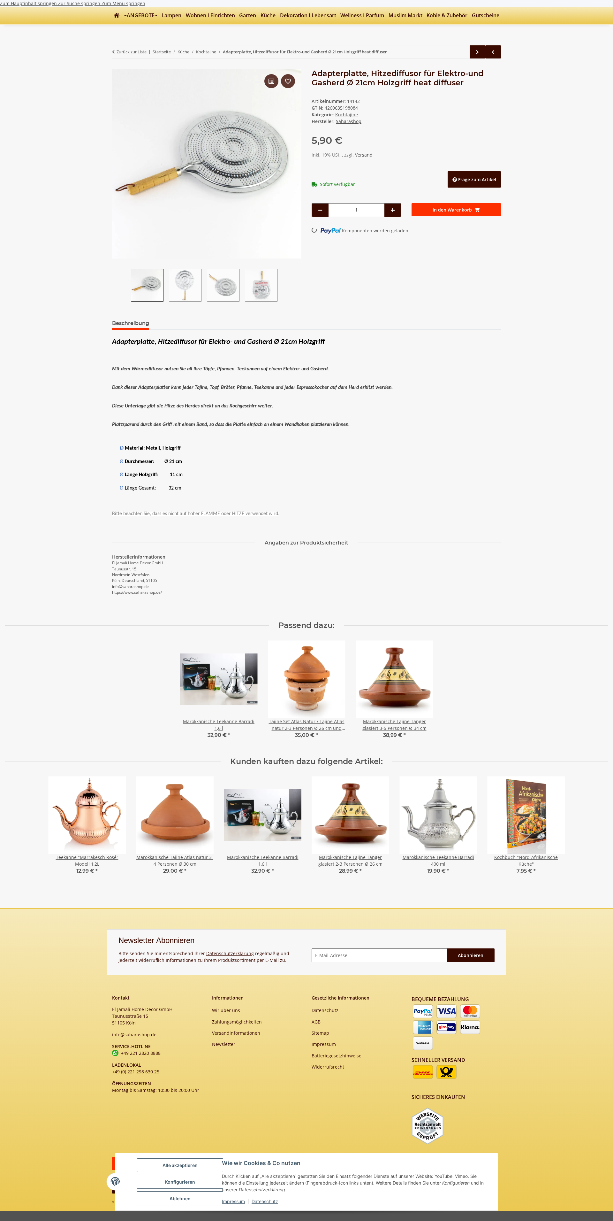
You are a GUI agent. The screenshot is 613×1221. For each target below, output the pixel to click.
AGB (316, 1022)
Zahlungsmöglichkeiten (237, 1022)
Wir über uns (226, 1010)
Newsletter (223, 1044)
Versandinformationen (236, 1033)
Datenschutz (265, 1201)
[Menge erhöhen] (392, 210)
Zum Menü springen (123, 3)
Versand (364, 155)
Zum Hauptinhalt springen (29, 3)
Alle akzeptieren (180, 1165)
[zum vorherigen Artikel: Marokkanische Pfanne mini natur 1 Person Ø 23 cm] (493, 51)
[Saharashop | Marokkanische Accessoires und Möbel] (116, 15)
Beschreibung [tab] (130, 323)
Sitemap (320, 1033)
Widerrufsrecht (328, 1067)
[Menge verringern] (320, 210)
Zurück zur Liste (132, 52)
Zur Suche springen (80, 3)
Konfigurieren (180, 1182)
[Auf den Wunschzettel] (288, 81)
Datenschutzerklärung (230, 953)
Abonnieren (470, 955)
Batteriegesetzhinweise (336, 1056)
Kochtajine (346, 115)
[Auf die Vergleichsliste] (271, 81)
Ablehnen (180, 1198)
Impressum (233, 1201)
